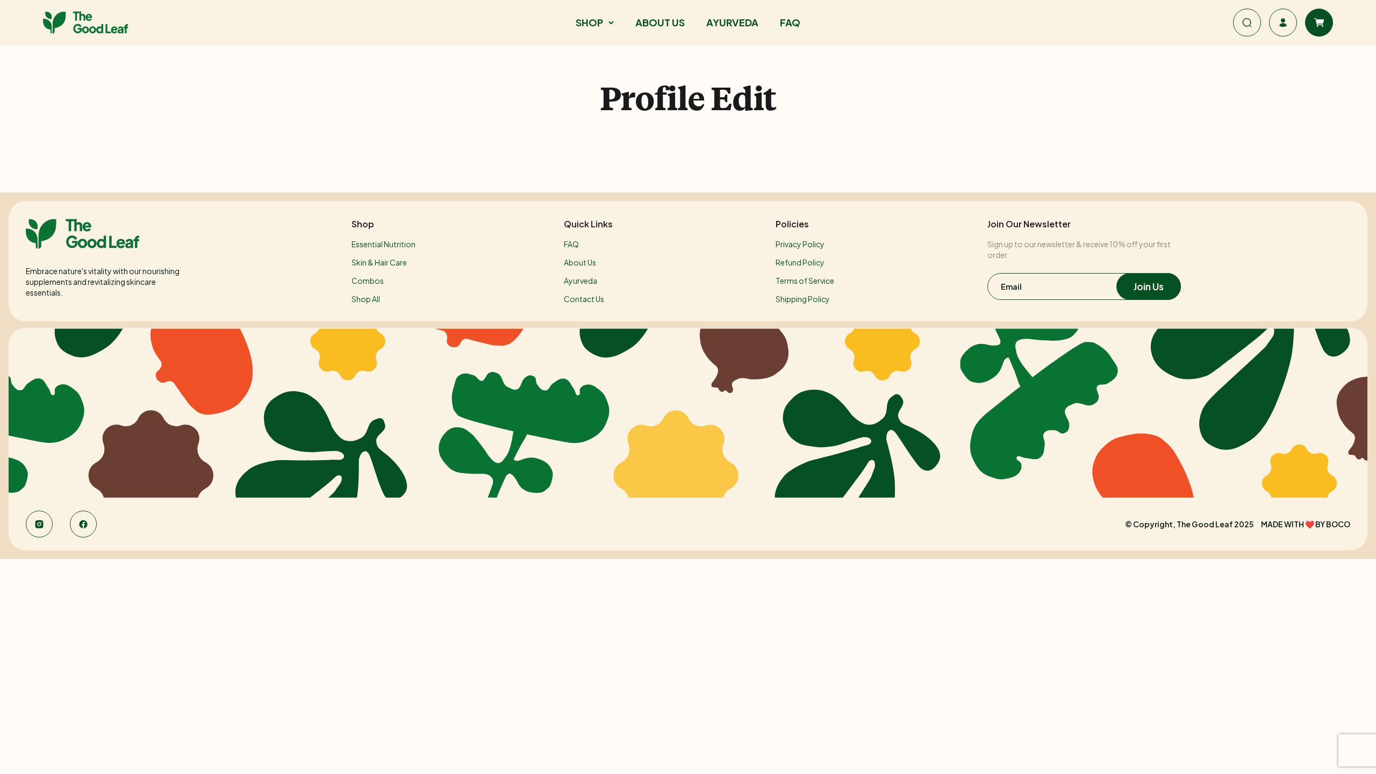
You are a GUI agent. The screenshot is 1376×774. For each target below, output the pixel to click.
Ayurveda (580, 280)
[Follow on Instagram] (39, 524)
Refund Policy (800, 262)
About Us (580, 262)
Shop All (366, 299)
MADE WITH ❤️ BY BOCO (1305, 524)
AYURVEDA (732, 22)
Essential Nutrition (383, 244)
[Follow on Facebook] (83, 524)
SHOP (589, 22)
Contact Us (584, 299)
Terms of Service (805, 280)
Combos (368, 280)
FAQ (790, 22)
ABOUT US (660, 22)
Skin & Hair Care (379, 262)
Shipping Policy (803, 299)
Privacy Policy (800, 244)
